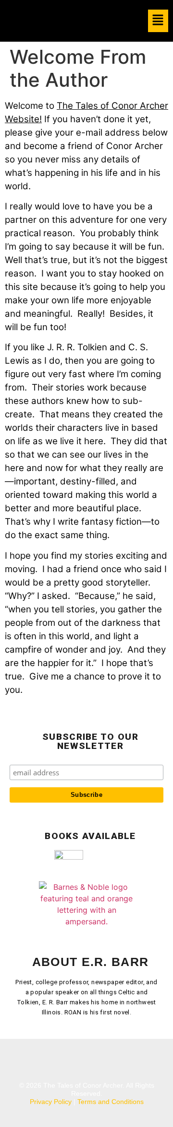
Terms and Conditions (110, 1101)
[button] (158, 21)
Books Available (90, 835)
